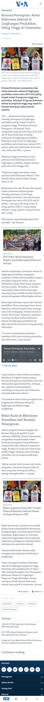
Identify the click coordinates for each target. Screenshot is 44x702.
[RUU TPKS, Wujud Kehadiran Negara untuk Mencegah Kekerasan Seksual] (22, 240)
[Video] (16, 699)
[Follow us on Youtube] (15, 669)
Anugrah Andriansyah (10, 34)
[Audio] (26, 699)
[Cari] (37, 699)
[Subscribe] (37, 669)
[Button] (37, 44)
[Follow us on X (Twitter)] (9, 669)
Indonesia (6, 11)
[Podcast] (32, 669)
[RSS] (26, 669)
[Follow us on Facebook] (3, 669)
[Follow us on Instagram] (20, 669)
